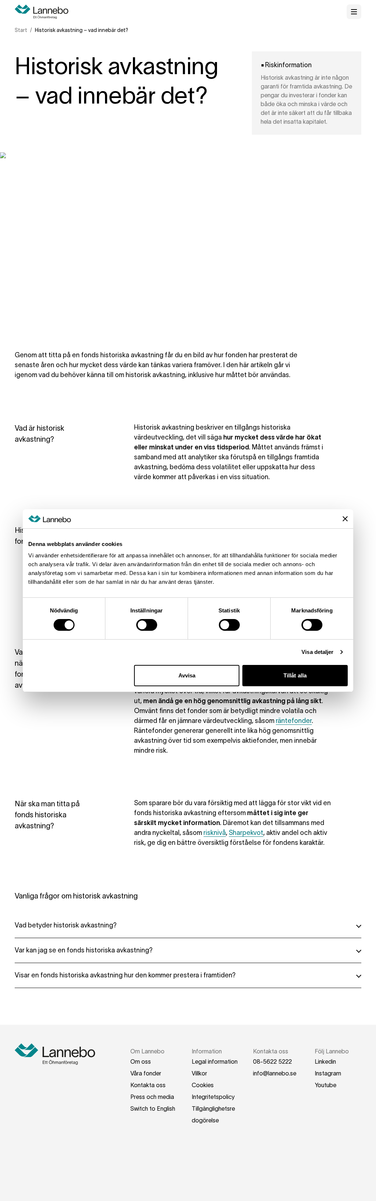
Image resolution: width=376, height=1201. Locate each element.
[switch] (146, 625)
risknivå (214, 832)
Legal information (215, 1061)
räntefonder (294, 720)
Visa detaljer (317, 652)
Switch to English (152, 1108)
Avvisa (187, 675)
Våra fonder (145, 1073)
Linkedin (325, 1061)
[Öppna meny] (354, 11)
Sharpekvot (246, 832)
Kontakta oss (148, 1085)
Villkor (199, 1073)
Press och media (152, 1096)
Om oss (140, 1061)
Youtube (325, 1085)
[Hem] (44, 11)
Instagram (328, 1073)
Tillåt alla (295, 675)
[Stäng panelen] (345, 518)
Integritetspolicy (213, 1096)
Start (21, 30)
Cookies (203, 1085)
